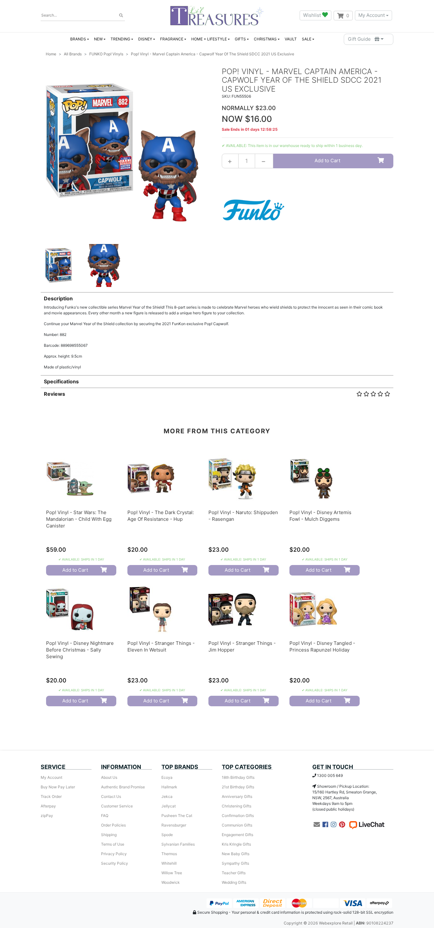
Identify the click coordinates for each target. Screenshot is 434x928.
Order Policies (113, 825)
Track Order (51, 796)
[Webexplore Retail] (217, 15)
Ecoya (167, 777)
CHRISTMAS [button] (265, 39)
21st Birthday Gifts (238, 787)
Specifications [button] (61, 381)
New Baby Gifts (235, 853)
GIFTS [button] (240, 39)
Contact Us (111, 796)
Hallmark (169, 787)
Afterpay (48, 806)
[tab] (217, 331)
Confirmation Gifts (238, 815)
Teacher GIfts (234, 872)
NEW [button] (98, 39)
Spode (167, 834)
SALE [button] (306, 39)
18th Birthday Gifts (238, 777)
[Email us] (317, 824)
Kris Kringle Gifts (236, 844)
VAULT (291, 39)
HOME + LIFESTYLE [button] (209, 39)
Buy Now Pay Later (58, 787)
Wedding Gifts (234, 882)
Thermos (169, 853)
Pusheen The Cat (176, 815)
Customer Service (117, 806)
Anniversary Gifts (237, 796)
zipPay (47, 815)
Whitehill (169, 863)
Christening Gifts (236, 806)
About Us (109, 777)
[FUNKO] (253, 209)
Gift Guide (361, 39)
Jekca (167, 796)
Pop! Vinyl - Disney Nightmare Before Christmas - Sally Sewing (80, 649)
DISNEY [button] (145, 39)
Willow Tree (171, 872)
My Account (371, 15)
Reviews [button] (54, 394)
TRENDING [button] (120, 39)
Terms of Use (112, 844)
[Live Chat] (367, 824)
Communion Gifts (237, 825)
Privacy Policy (114, 853)
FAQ (104, 815)
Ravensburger (173, 825)
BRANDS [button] (78, 39)
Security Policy (114, 863)
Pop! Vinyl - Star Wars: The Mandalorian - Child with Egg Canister (79, 519)
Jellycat (168, 806)
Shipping (109, 834)
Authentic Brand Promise (123, 787)
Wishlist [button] (312, 15)
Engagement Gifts (237, 834)
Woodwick (170, 882)
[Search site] (121, 15)
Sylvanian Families (178, 844)
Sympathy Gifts (235, 863)
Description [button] (58, 298)
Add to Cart (327, 160)
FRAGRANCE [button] (171, 39)
